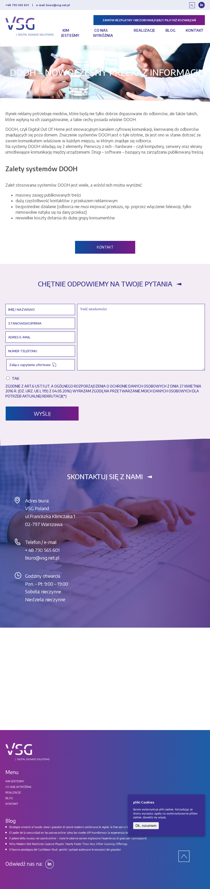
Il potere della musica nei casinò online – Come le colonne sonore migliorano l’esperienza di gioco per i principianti (78, 838)
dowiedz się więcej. (154, 817)
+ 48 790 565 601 (42, 550)
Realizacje (144, 30)
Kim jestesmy (14, 781)
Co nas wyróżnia (103, 33)
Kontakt (195, 30)
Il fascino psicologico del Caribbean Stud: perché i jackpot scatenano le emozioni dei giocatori (65, 849)
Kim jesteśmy (70, 33)
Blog (170, 30)
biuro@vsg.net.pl (42, 558)
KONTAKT (105, 247)
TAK (15, 378)
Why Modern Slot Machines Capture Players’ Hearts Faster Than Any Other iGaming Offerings (68, 843)
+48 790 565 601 (17, 5)
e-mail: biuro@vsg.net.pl (53, 5)
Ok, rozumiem (145, 826)
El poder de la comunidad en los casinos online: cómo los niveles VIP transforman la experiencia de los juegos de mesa (80, 832)
